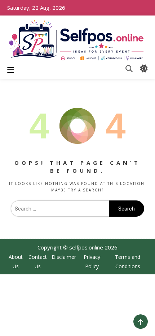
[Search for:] (60, 208)
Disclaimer (64, 256)
